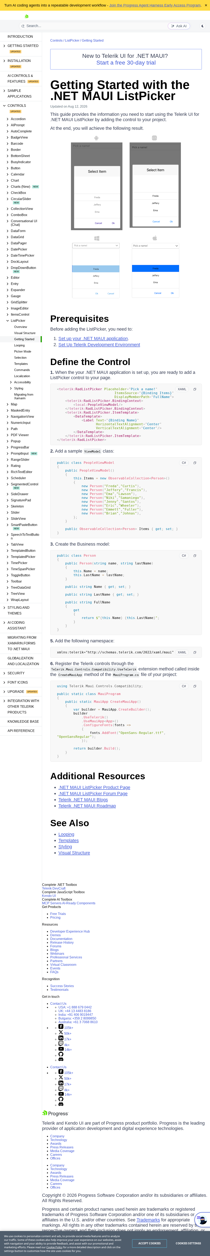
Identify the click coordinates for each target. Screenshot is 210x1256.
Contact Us (58, 1003)
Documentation (61, 939)
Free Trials (58, 914)
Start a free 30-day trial (126, 62)
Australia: (78, 1022)
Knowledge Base (23, 721)
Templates (21, 363)
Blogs (54, 950)
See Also (69, 823)
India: (75, 1014)
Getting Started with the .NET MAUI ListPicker (119, 90)
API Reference (21, 731)
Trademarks (148, 1219)
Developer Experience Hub (70, 931)
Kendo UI (49, 896)
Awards (55, 1143)
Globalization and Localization (23, 661)
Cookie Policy (54, 1247)
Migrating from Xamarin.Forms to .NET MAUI (22, 643)
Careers (56, 1154)
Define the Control (90, 362)
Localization (22, 376)
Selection (20, 357)
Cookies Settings (188, 1243)
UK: (74, 1011)
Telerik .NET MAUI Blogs (83, 799)
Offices (55, 1158)
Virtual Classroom (63, 964)
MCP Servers (52, 903)
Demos (55, 935)
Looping (19, 345)
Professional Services (66, 957)
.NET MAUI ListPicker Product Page (94, 787)
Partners (56, 961)
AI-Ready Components (78, 903)
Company (57, 1136)
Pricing (55, 917)
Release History (62, 942)
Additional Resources (97, 776)
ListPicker (72, 40)
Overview (20, 327)
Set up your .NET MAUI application (93, 338)
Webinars (57, 953)
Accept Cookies (149, 1243)
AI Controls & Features (20, 78)
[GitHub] (60, 1055)
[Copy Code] (195, 389)
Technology (58, 1140)
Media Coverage (62, 1151)
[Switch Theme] (202, 26)
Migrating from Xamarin (23, 396)
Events (55, 968)
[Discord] (60, 1060)
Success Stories (62, 986)
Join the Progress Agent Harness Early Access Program (155, 5)
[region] (105, 1243)
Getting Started (24, 339)
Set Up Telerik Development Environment (99, 344)
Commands (22, 370)
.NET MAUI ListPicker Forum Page (93, 793)
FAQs (54, 972)
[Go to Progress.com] (55, 1115)
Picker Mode (22, 351)
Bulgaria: (77, 1018)
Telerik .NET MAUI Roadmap (87, 805)
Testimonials (59, 989)
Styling (65, 846)
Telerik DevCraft (53, 888)
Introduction (20, 36)
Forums (55, 946)
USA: (75, 1007)
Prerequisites (79, 318)
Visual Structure (24, 333)
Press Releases (61, 1147)
